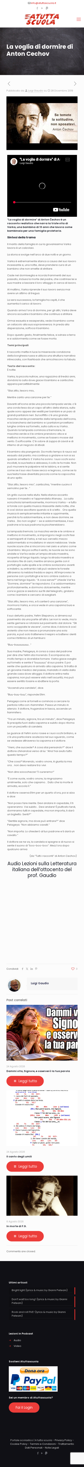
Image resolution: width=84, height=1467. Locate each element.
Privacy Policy (63, 1440)
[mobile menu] (78, 19)
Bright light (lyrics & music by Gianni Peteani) (40, 1290)
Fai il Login (24, 1407)
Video (17, 1346)
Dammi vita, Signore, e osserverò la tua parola (38, 1071)
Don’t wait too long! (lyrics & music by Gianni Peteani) (39, 1301)
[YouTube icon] (42, 8)
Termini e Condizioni (43, 1444)
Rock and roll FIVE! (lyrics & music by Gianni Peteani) (39, 1314)
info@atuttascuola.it (43, 3)
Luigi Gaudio (35, 90)
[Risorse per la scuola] (42, 19)
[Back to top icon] (76, 1459)
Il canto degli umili (19, 1156)
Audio (17, 1340)
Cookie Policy (18, 1444)
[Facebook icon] (37, 8)
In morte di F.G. (16, 1226)
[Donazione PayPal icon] (47, 8)
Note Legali (52, 1448)
